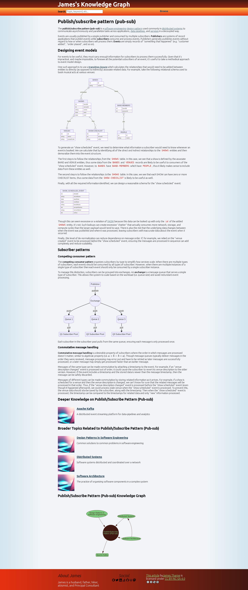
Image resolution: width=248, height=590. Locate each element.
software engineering (115, 28)
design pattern (134, 28)
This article (152, 575)
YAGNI (110, 221)
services (154, 31)
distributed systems (172, 28)
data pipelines (138, 31)
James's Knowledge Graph (94, 4)
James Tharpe (171, 575)
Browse (164, 11)
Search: (62, 11)
